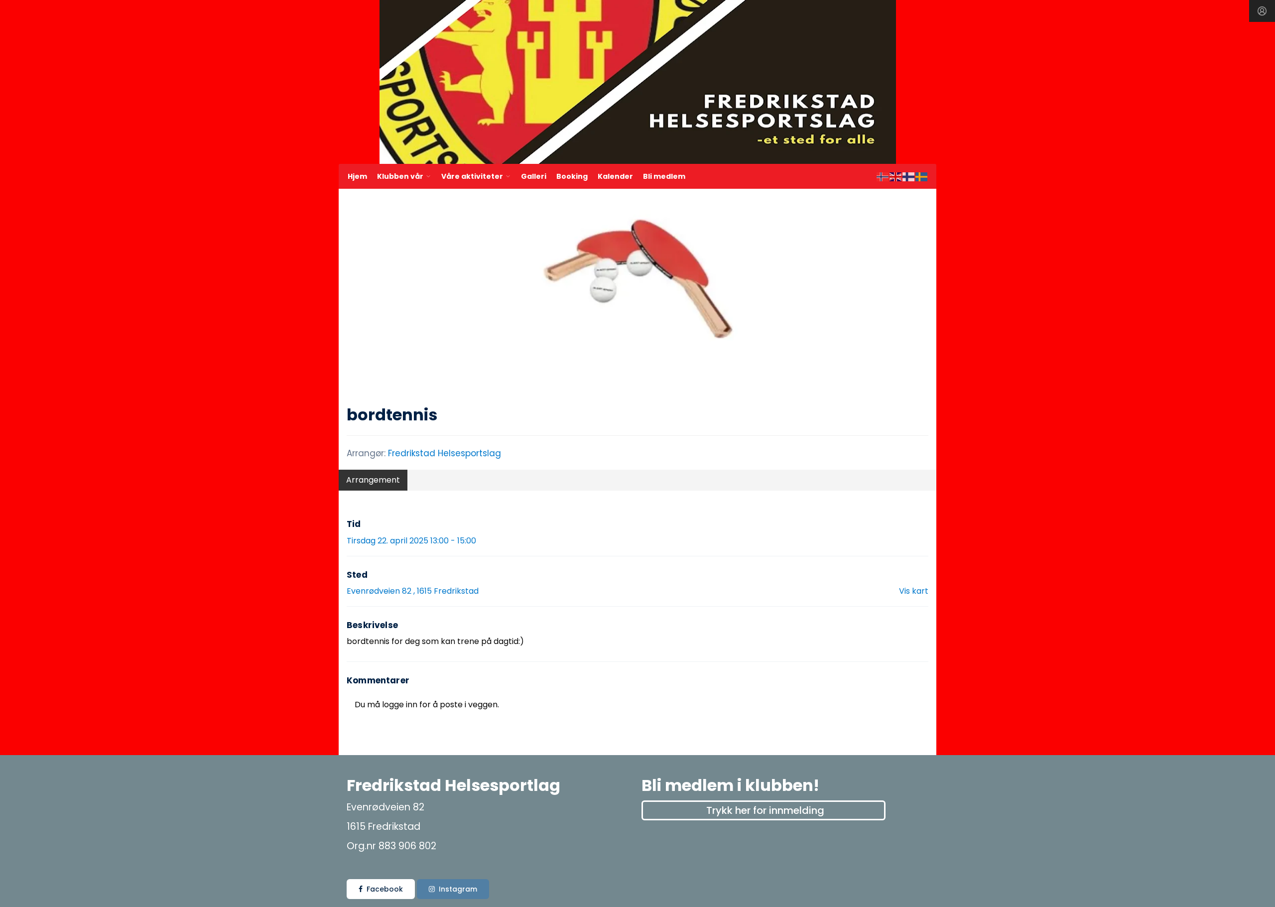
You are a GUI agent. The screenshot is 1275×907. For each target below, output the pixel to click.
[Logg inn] (1262, 11)
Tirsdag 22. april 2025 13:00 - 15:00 (411, 540)
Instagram (458, 889)
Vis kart (913, 591)
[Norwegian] (883, 176)
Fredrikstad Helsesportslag (444, 453)
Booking (572, 176)
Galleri (533, 176)
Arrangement (373, 480)
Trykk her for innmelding (765, 810)
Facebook (385, 889)
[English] (896, 176)
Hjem (357, 176)
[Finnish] (908, 176)
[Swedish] (921, 176)
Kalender (615, 176)
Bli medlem (664, 176)
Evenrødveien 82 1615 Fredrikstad (413, 591)
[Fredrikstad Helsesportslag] (638, 82)
